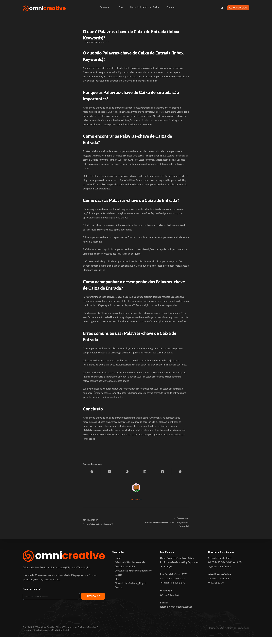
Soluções (104, 7)
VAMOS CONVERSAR (238, 8)
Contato (170, 7)
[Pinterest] (127, 471)
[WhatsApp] (180, 471)
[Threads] (162, 471)
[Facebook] (92, 471)
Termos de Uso (216, 627)
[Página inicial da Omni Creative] (44, 8)
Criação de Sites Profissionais (130, 562)
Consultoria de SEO (125, 566)
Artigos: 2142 (136, 500)
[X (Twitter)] (109, 471)
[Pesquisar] (222, 8)
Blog (121, 7)
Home (118, 557)
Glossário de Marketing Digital (144, 7)
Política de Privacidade (237, 627)
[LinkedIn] (145, 471)
